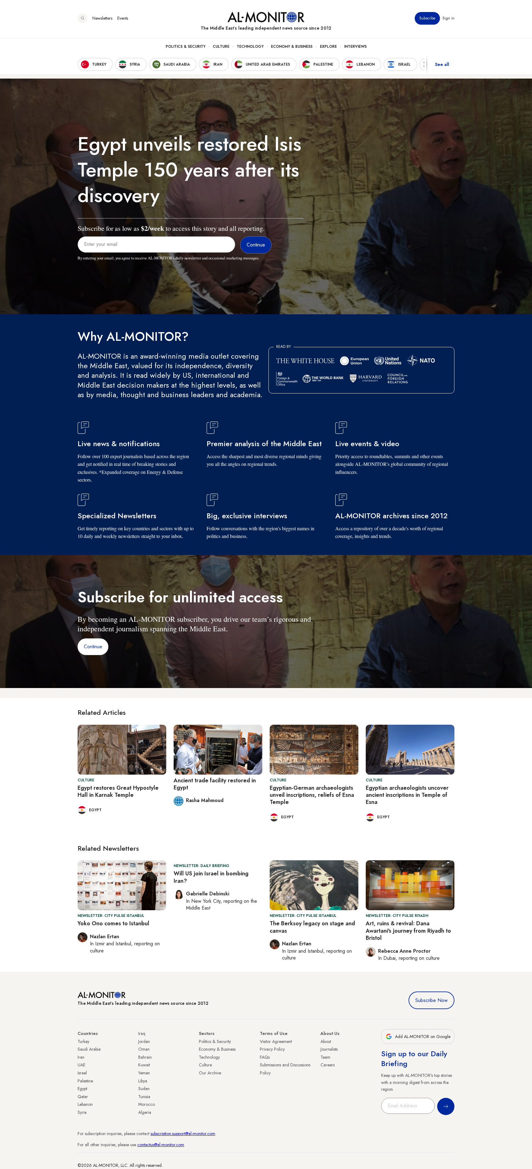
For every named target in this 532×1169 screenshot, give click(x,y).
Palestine (85, 1081)
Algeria (144, 1112)
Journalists (329, 1049)
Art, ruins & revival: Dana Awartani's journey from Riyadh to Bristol (408, 930)
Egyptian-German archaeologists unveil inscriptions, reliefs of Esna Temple (312, 795)
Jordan (144, 1041)
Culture (221, 46)
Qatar (83, 1097)
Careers (327, 1065)
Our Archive (210, 1073)
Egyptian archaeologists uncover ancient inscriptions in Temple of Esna (407, 795)
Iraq (141, 1033)
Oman (144, 1049)
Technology (250, 46)
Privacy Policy (272, 1049)
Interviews (355, 46)
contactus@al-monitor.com (160, 1145)
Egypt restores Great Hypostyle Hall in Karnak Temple (118, 791)
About (325, 1041)
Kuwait (144, 1065)
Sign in (448, 18)
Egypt (82, 1089)
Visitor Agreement (276, 1041)
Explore (328, 46)
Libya (142, 1081)
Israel (82, 1073)
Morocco (146, 1104)
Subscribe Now (431, 1000)
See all (442, 64)
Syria (82, 1112)
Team (325, 1057)
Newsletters (102, 18)
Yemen (144, 1073)
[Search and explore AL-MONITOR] (82, 18)
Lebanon (85, 1104)
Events (122, 18)
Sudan (144, 1089)
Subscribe (427, 18)
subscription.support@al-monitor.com (183, 1133)
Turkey (83, 1041)
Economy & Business (291, 46)
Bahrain (145, 1057)
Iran (81, 1057)
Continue (93, 646)
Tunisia (144, 1097)
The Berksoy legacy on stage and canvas (312, 927)
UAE (81, 1065)
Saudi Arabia (89, 1049)
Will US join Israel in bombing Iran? (211, 877)
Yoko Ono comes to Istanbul (113, 923)
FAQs (265, 1057)
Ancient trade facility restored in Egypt (215, 784)
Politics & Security (185, 46)
